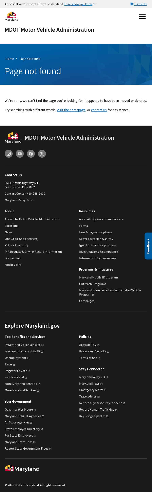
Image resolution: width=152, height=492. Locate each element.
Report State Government (26, 448)
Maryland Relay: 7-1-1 (19, 200)
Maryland (89, 383)
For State (19, 435)
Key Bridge (92, 416)
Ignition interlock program (97, 245)
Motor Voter (13, 265)
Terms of (88, 358)
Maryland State (18, 442)
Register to (16, 371)
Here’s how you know (78, 4)
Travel (88, 396)
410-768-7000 (36, 193)
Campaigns (86, 301)
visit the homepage (71, 110)
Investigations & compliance (98, 252)
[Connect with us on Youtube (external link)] (20, 154)
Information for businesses (97, 258)
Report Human (96, 409)
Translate (140, 4)
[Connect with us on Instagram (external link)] (9, 154)
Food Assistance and (22, 351)
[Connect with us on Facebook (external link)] (31, 154)
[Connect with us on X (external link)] (42, 154)
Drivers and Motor (23, 345)
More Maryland (21, 384)
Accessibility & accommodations (101, 219)
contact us (99, 110)
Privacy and (92, 351)
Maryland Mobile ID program (98, 277)
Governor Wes (19, 409)
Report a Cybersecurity (100, 403)
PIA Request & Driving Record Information (33, 252)
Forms (83, 226)
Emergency (91, 390)
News (8, 232)
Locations (11, 226)
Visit (14, 377)
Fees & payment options (95, 232)
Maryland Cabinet (23, 416)
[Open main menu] (142, 16)
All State (17, 422)
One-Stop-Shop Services (21, 239)
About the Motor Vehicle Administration (32, 219)
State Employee (22, 429)
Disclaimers (13, 258)
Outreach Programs (92, 284)
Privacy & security (16, 245)
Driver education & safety (96, 239)
